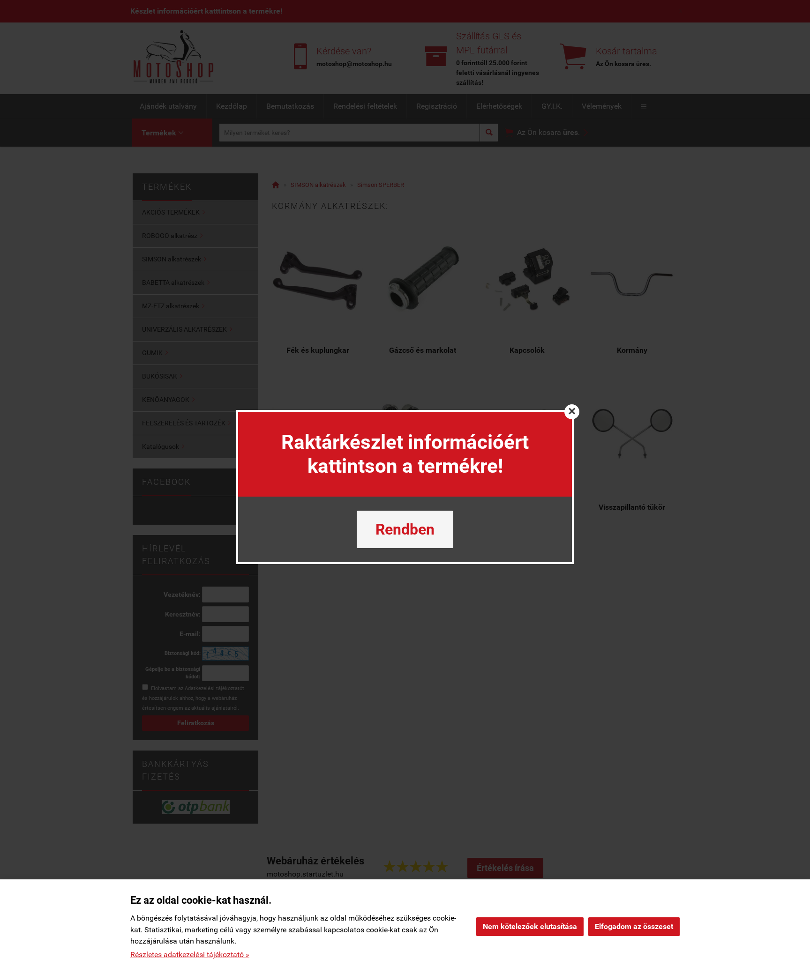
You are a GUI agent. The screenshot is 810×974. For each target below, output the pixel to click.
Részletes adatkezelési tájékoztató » (189, 954)
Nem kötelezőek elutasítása (530, 926)
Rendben (405, 529)
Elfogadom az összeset (634, 926)
